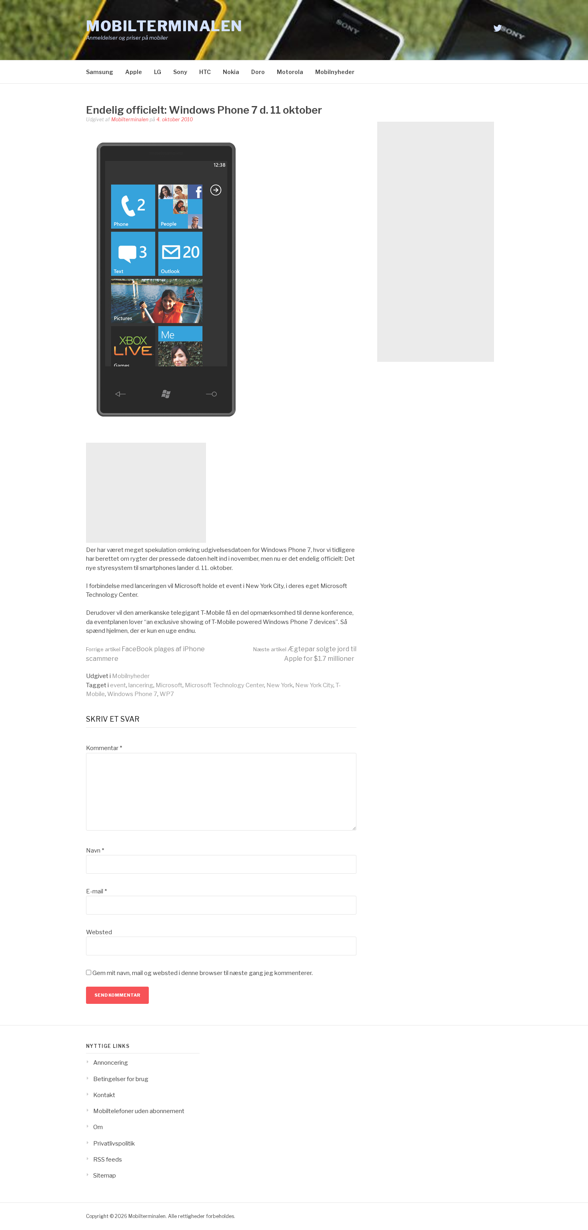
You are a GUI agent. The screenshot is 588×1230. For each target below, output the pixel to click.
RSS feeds (107, 1159)
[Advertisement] (146, 493)
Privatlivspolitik (114, 1143)
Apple (133, 71)
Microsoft (169, 685)
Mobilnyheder (334, 71)
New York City (314, 685)
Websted (99, 932)
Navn (95, 850)
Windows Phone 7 (132, 694)
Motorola (290, 71)
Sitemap (104, 1175)
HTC (205, 71)
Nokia (231, 71)
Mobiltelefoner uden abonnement (138, 1111)
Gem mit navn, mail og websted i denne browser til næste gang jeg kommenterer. (202, 973)
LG (157, 71)
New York (279, 685)
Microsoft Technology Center (224, 685)
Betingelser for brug (120, 1079)
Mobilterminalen (164, 26)
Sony (180, 71)
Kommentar (104, 748)
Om (98, 1127)
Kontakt (104, 1095)
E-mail (96, 891)
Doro (258, 71)
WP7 (167, 694)
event (118, 685)
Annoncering (110, 1062)
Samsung (99, 71)
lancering (140, 685)
